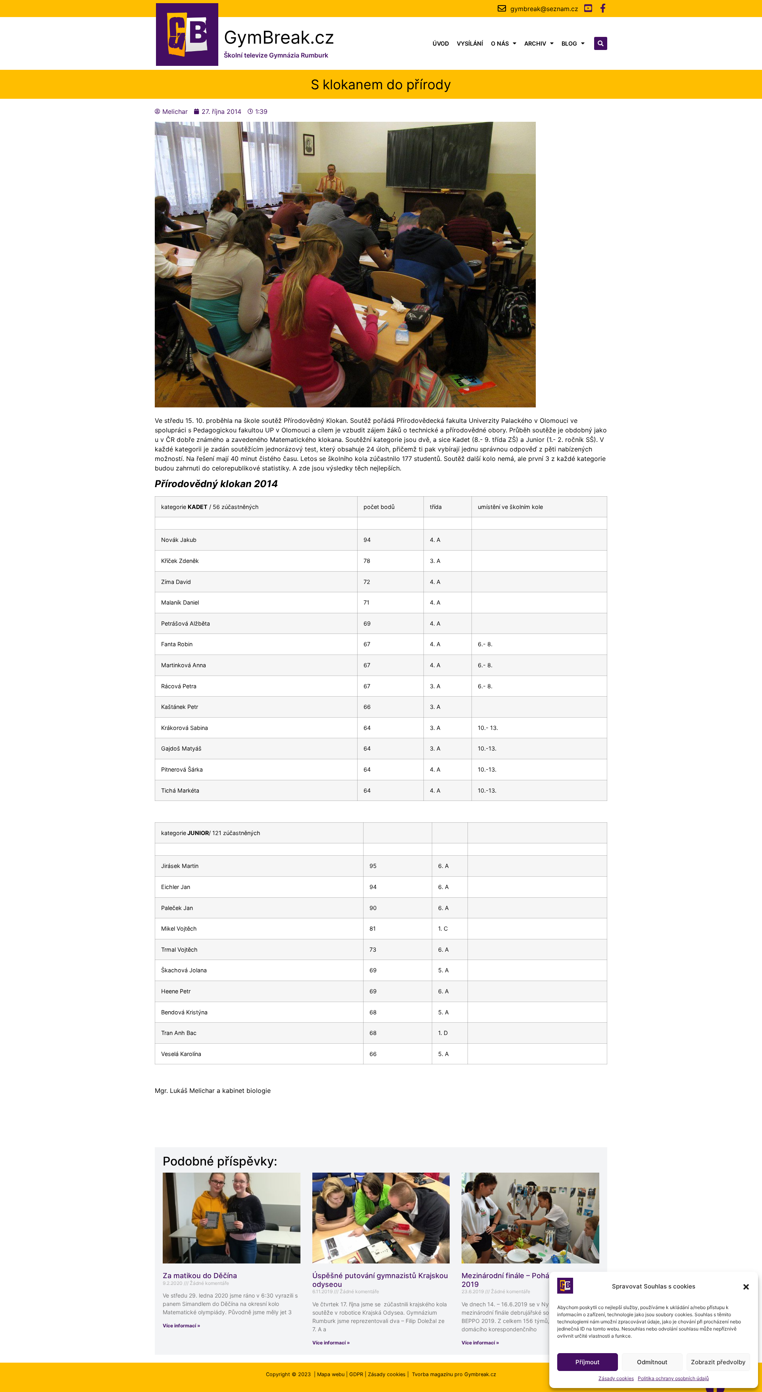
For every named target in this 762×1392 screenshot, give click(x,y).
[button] (746, 1287)
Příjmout (587, 1362)
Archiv (535, 43)
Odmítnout (652, 1362)
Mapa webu (330, 1374)
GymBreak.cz (279, 37)
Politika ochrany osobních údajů (673, 1378)
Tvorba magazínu (432, 1374)
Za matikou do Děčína (200, 1275)
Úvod (441, 43)
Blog (569, 43)
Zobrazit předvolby (718, 1362)
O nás (500, 43)
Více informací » (181, 1326)
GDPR (356, 1374)
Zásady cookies (616, 1378)
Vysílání (470, 43)
